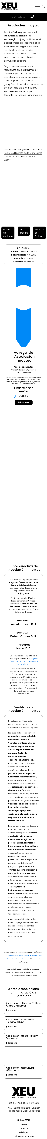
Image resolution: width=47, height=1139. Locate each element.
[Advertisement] (23, 122)
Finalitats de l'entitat (39, 233)
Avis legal (23, 1132)
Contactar (24, 1128)
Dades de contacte (8, 233)
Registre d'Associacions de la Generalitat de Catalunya (23, 661)
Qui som (23, 1124)
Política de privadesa (23, 1136)
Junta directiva (23, 231)
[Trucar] (32, 16)
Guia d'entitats (31, 1102)
